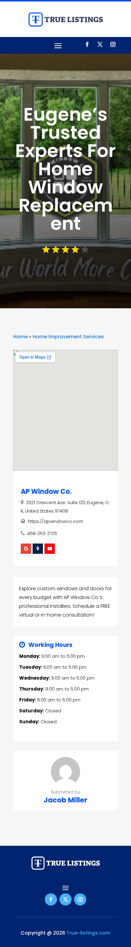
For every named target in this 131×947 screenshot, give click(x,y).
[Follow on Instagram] (113, 44)
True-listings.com (88, 932)
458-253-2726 (42, 533)
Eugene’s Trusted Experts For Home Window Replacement (65, 169)
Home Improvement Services (68, 336)
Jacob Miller (65, 800)
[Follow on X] (100, 44)
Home (20, 336)
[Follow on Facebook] (87, 44)
